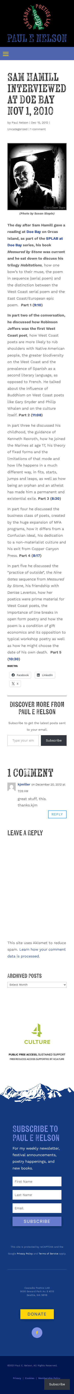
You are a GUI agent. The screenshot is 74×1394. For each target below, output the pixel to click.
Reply (57, 814)
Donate (37, 1314)
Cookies (29, 1378)
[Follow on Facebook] (37, 1332)
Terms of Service (48, 1253)
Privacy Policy (25, 1253)
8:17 (36, 555)
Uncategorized (17, 129)
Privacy (17, 1378)
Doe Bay (34, 231)
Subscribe (54, 740)
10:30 (14, 659)
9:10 (37, 305)
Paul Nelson (20, 122)
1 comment (38, 129)
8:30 (56, 498)
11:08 (36, 415)
